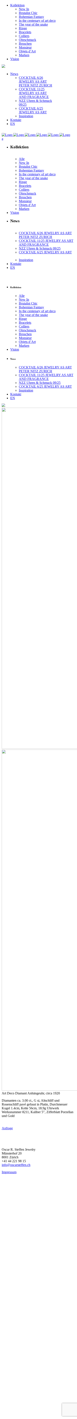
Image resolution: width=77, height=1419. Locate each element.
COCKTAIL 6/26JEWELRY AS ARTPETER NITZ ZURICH (35, 81)
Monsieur (25, 47)
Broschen (25, 43)
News (14, 74)
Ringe (23, 28)
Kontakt (15, 120)
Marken (24, 55)
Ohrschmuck (27, 40)
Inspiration (26, 116)
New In (24, 9)
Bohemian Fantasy (31, 17)
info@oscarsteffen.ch (16, 1165)
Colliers (24, 36)
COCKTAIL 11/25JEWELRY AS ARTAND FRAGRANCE (34, 93)
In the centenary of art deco (37, 20)
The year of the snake (33, 24)
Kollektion (17, 5)
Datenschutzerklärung (29, 1250)
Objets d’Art (27, 51)
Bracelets (25, 32)
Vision (14, 59)
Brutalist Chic (28, 13)
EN (12, 124)
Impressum (9, 1172)
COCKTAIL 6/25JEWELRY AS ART (33, 110)
